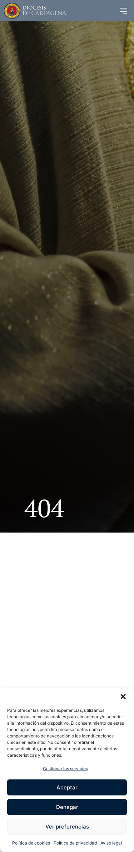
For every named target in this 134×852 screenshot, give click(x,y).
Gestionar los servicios (65, 768)
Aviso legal (111, 843)
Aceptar (67, 787)
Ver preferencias (67, 826)
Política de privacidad (75, 843)
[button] (123, 696)
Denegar (67, 807)
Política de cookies (31, 843)
